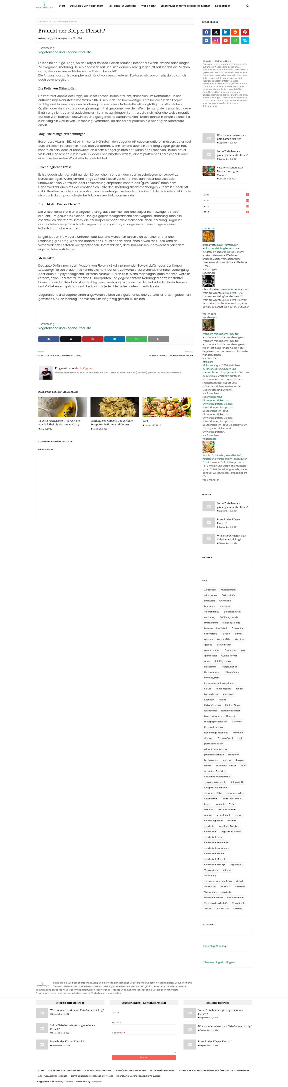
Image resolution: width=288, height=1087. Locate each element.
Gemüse (239, 639)
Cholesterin (225, 600)
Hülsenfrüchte (232, 672)
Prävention (233, 754)
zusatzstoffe (222, 908)
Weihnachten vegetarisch (217, 892)
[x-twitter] (216, 32)
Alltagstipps (210, 589)
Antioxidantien (228, 589)
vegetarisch (210, 831)
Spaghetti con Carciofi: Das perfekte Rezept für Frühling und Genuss (111, 422)
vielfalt (239, 881)
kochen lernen (211, 694)
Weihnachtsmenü (213, 897)
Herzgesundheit (229, 666)
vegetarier (209, 826)
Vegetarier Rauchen (229, 826)
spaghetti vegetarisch (215, 787)
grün (243, 650)
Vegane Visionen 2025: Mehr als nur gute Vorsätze (230, 171)
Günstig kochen (229, 655)
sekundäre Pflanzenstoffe (217, 776)
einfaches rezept (232, 611)
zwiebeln (237, 908)
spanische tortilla (235, 793)
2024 (226, 200)
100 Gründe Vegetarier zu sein (131, 1070)
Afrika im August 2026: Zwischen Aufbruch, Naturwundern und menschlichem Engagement (221, 369)
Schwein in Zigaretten (215, 771)
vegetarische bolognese (216, 842)
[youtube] (226, 40)
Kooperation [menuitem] (222, 5)
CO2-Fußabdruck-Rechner (52, 1076)
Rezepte (240, 760)
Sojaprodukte (237, 782)
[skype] (245, 40)
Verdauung (210, 875)
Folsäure (226, 633)
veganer (232, 820)
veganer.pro (209, 439)
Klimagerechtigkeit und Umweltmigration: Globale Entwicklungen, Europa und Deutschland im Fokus (218, 406)
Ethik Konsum (211, 622)
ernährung (209, 617)
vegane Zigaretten (213, 820)
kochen (239, 688)
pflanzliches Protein (214, 754)
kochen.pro (209, 228)
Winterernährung (235, 897)
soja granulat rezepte (215, 782)
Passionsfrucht (225, 738)
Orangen (208, 738)
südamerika (210, 798)
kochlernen (228, 694)
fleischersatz (210, 633)
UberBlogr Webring (215, 946)
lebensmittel (210, 710)
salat (243, 765)
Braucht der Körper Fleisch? (228, 521)
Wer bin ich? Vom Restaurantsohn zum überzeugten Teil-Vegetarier (214, 1070)
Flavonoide (237, 628)
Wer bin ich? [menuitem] (148, 5)
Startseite (43, 21)
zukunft (208, 908)
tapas (207, 804)
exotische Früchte (231, 622)
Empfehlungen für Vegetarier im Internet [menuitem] (185, 5)
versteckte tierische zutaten (218, 881)
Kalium (208, 688)
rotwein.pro (209, 273)
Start (41, 1070)
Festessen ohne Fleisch (216, 628)
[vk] (206, 40)
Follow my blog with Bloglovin (219, 962)
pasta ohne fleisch (213, 743)
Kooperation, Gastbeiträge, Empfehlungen (138, 1076)
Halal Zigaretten (222, 661)
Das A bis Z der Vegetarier (98, 1070)
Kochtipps (209, 699)
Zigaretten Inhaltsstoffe (216, 903)
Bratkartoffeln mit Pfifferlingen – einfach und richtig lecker (221, 246)
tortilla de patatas (227, 809)
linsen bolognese (213, 716)
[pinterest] (245, 32)
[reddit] (235, 32)
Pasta (240, 738)
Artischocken (211, 595)
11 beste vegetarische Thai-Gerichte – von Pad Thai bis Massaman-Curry (60, 422)
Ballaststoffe (228, 595)
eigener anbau (211, 611)
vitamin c (225, 886)
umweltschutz (223, 815)
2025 (226, 206)
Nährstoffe (238, 732)
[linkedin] (226, 32)
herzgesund (210, 666)
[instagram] (216, 40)
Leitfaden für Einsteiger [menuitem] (122, 5)
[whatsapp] (235, 40)
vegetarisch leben (213, 837)
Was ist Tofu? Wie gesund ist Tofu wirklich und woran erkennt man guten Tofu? (224, 459)
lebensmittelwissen (230, 710)
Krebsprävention (212, 705)
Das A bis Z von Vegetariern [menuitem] (87, 5)
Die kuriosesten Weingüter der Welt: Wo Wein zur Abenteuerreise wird (225, 291)
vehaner (227, 870)
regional (227, 760)
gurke (207, 661)
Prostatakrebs (211, 760)
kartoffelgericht (223, 688)
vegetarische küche (214, 853)
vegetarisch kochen (231, 831)
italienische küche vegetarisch (219, 683)
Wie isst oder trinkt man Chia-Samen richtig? (231, 137)
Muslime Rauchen (213, 727)
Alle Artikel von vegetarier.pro (64, 1070)
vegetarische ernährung (216, 848)
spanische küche (213, 793)
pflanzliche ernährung (215, 749)
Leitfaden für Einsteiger (162, 1070)
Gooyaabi (96, 1081)
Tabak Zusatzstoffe (231, 798)
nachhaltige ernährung (216, 732)
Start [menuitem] (62, 5)
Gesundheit (231, 650)
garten (238, 633)
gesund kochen (212, 650)
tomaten (208, 809)
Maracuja (231, 716)
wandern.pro (209, 317)
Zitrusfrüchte (238, 903)
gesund (208, 644)
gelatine (208, 639)
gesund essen (224, 644)
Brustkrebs (209, 600)
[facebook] (206, 32)
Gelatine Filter (224, 639)
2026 (226, 212)
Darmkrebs (209, 606)
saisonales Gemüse (226, 765)
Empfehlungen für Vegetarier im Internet (92, 1076)
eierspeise (225, 606)
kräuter (222, 699)
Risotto (207, 765)
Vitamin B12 (210, 886)
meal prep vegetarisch (215, 721)
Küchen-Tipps (232, 705)
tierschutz (220, 804)
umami (208, 815)
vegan (238, 815)
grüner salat (210, 655)
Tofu (145, 420)
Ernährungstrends (229, 617)
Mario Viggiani (49, 38)
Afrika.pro (207, 362)
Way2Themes (65, 1081)
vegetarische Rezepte (215, 859)
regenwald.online (212, 397)
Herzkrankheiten (212, 672)
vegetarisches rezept (214, 864)
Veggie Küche (211, 870)
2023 (226, 194)
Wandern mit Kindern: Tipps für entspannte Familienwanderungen (222, 335)
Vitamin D (239, 886)
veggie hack (236, 864)
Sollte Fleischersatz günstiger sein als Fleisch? (232, 153)
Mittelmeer (237, 721)
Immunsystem (211, 677)
